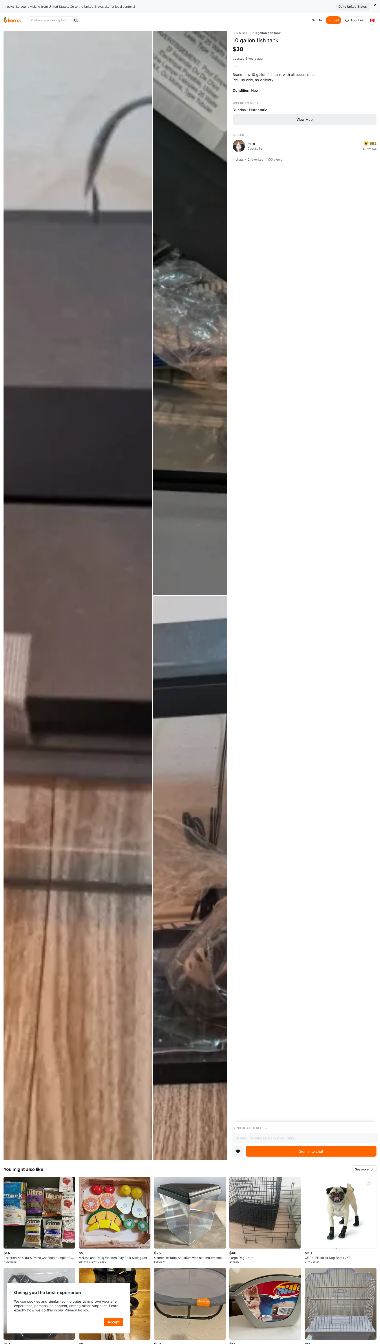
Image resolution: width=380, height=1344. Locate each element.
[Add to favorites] (238, 1151)
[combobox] (50, 20)
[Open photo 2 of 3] (190, 313)
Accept (114, 1322)
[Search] (76, 20)
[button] (364, 1169)
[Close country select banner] (375, 5)
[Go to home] (12, 20)
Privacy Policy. (77, 1310)
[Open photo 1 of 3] (78, 595)
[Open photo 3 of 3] (190, 878)
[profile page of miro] (239, 146)
